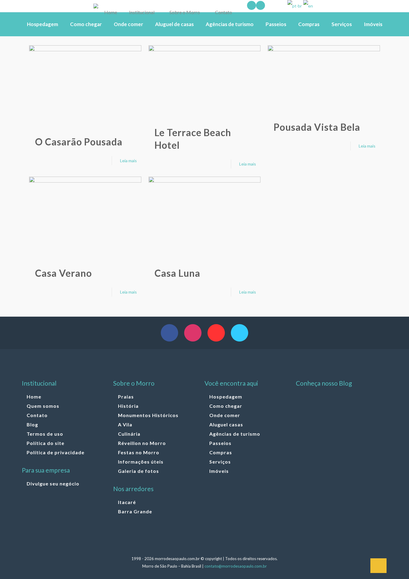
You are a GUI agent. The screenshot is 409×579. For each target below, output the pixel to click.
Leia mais (128, 160)
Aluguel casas (226, 424)
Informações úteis (140, 461)
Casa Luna (177, 273)
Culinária (129, 434)
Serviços (220, 461)
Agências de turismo (234, 434)
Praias (126, 396)
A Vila (125, 424)
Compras (220, 452)
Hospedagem (225, 396)
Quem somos (43, 406)
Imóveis (219, 471)
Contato (37, 415)
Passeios (220, 443)
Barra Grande (135, 511)
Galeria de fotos (138, 471)
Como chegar (225, 406)
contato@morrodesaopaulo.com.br (236, 566)
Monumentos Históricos (148, 415)
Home (34, 396)
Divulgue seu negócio (53, 483)
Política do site (45, 443)
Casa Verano (63, 273)
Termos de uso (45, 434)
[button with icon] (169, 333)
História (128, 406)
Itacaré (127, 502)
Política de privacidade (55, 452)
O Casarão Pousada (78, 142)
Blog (32, 424)
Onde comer (224, 415)
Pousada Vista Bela (317, 127)
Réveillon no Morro (142, 443)
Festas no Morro (138, 452)
